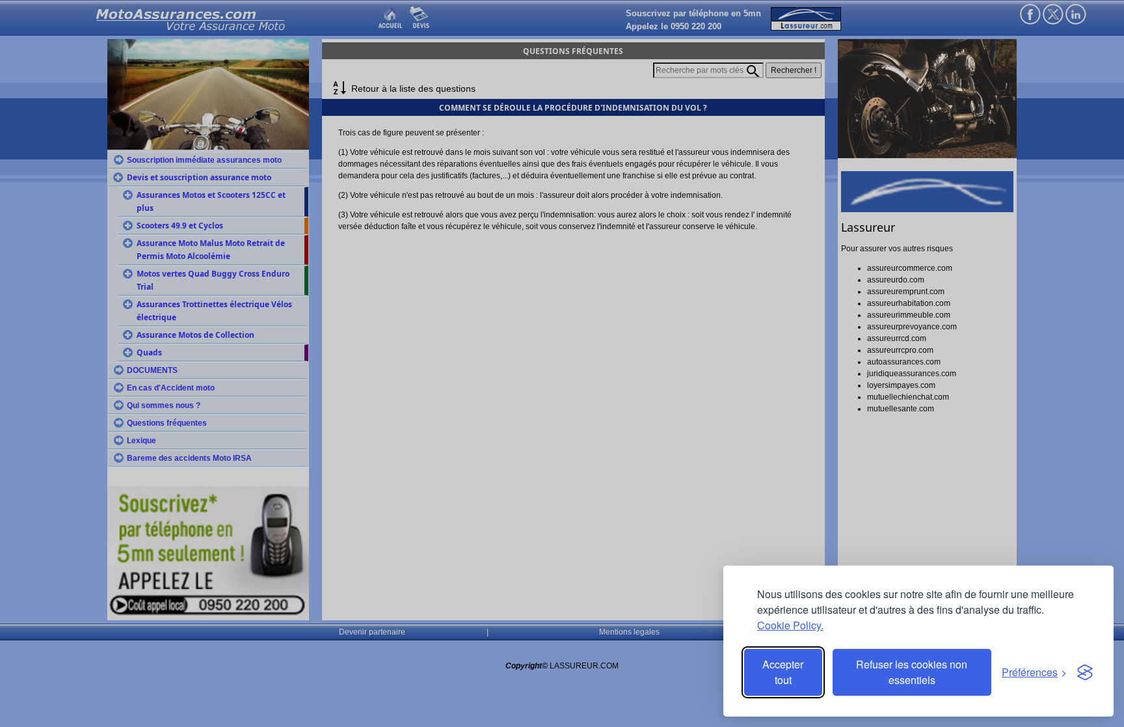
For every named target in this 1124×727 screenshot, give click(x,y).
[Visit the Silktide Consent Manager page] (1085, 672)
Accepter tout (782, 672)
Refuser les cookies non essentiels (911, 672)
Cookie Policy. (790, 625)
